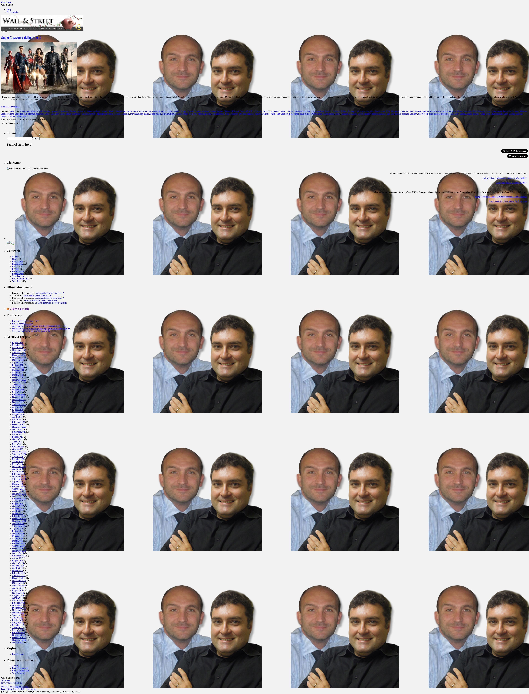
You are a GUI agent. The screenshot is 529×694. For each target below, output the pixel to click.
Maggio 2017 (18, 508)
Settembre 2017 (19, 499)
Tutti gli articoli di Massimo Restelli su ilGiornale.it (504, 178)
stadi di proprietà (441, 114)
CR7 (251, 111)
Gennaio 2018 (18, 489)
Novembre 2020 (19, 451)
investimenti (496, 111)
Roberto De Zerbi (349, 114)
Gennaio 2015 (18, 575)
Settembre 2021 (19, 432)
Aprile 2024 (17, 372)
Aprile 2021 (17, 442)
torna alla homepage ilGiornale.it (15, 686)
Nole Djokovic (231, 114)
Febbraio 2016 (18, 543)
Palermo (265, 114)
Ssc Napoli (423, 114)
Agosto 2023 (17, 385)
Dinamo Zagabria (302, 111)
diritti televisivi (317, 111)
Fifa (388, 111)
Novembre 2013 (19, 610)
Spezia (398, 114)
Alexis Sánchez (43, 111)
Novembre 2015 (19, 551)
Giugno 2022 (18, 412)
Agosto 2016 (17, 528)
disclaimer (5, 680)
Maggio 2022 (18, 414)
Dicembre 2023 (19, 377)
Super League (466, 114)
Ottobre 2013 (18, 613)
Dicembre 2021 (19, 424)
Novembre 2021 (19, 427)
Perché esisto (12, 12)
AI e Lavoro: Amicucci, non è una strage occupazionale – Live (39, 326)
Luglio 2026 (17, 342)
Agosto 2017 (17, 501)
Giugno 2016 (18, 533)
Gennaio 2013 (18, 635)
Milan (146, 114)
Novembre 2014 (19, 580)
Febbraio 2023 (18, 394)
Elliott (343, 111)
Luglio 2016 (17, 531)
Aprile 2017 (17, 511)
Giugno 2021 (18, 439)
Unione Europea (516, 114)
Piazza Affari (17, 274)
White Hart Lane (8, 116)
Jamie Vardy (508, 111)
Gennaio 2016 (18, 546)
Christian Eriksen (231, 111)
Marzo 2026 (17, 347)
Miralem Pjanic (169, 114)
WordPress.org (18, 673)
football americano (438, 111)
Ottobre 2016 (18, 523)
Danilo (282, 111)
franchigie (451, 111)
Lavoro (15, 269)
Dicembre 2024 (19, 355)
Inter (488, 111)
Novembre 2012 (19, 640)
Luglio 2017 (17, 503)
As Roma (88, 111)
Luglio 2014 (17, 590)
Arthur (80, 111)
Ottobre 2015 (18, 553)
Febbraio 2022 (18, 422)
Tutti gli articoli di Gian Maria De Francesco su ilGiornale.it (501, 196)
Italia (12, 111)
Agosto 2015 (17, 558)
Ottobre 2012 (18, 642)
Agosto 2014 (17, 588)
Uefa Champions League (497, 114)
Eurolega (351, 111)
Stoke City (454, 114)
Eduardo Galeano (332, 111)
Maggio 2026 (18, 345)
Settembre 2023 (19, 382)
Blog (9, 9)
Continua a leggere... (10, 106)
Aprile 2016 (17, 538)
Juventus (40, 114)
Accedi (15, 666)
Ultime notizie (19, 308)
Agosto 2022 (17, 407)
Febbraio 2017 (18, 516)
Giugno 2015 (18, 563)
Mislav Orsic (182, 114)
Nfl (195, 114)
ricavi (337, 114)
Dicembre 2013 (19, 608)
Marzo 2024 (17, 375)
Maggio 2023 (18, 390)
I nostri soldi (17, 261)
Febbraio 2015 (18, 573)
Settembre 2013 (19, 615)
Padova (258, 114)
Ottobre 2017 (18, 496)
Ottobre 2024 (18, 360)
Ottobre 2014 (18, 583)
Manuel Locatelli (121, 114)
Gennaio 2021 (18, 449)
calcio (169, 111)
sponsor (405, 114)
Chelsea (205, 111)
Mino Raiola (155, 114)
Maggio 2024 (18, 370)
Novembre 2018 (19, 476)
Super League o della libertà (21, 37)
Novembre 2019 (19, 466)
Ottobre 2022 (18, 402)
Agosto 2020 (17, 456)
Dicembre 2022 (19, 397)
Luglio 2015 (17, 560)
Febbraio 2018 (18, 486)
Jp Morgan (30, 114)
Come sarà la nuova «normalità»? (49, 293)
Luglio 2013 (17, 620)
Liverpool (76, 114)
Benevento (153, 111)
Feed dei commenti (20, 670)
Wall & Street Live (20, 279)
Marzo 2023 (17, 392)
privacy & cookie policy (11, 683)
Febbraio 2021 (18, 447)
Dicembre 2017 (19, 491)
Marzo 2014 (17, 600)
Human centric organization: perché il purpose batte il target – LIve (41, 328)
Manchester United (105, 114)
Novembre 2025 (19, 350)
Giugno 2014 (18, 593)
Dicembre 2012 (19, 637)
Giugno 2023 (18, 387)
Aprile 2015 (17, 568)
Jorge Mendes (521, 111)
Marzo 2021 (17, 444)
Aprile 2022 (17, 417)
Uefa (483, 114)
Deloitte (290, 111)
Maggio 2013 (18, 625)
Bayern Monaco (140, 111)
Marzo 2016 (17, 541)
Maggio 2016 (18, 536)
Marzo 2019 (17, 471)
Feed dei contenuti (20, 668)
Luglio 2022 (17, 409)
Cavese (198, 111)
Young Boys (22, 116)
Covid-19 (244, 111)
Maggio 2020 (18, 459)
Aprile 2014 (17, 598)
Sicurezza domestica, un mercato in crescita (31, 331)
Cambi (15, 256)
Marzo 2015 (17, 570)
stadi (431, 114)
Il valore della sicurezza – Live (25, 321)
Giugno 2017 (18, 506)
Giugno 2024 (18, 367)
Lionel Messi (65, 114)
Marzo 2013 (17, 630)
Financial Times (407, 111)
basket (129, 111)
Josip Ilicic (19, 114)
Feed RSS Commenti (26, 689)
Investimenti (17, 264)
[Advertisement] (27, 222)
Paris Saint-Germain (279, 114)
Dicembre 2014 (19, 578)
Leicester (54, 114)
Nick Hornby (218, 114)
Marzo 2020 (17, 464)
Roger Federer (364, 114)
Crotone (274, 111)
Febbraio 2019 (18, 474)
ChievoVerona (216, 111)
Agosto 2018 (17, 481)
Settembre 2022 (19, 404)
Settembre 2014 (19, 585)
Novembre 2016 (19, 521)
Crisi (14, 259)
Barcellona (121, 111)
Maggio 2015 (18, 565)
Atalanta (96, 111)
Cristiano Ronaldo (262, 111)
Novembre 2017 (19, 494)
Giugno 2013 (18, 622)
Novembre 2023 (19, 380)
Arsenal (73, 111)
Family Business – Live (22, 323)
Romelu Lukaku (378, 114)
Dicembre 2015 (19, 548)
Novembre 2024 (19, 357)
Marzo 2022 (17, 419)
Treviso (476, 114)
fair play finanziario (365, 111)
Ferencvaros (380, 111)
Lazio (47, 114)
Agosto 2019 (17, 469)
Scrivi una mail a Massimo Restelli (511, 182)
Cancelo (176, 111)
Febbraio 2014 (18, 603)
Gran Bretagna (479, 111)
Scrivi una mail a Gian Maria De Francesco (508, 201)
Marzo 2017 (17, 513)
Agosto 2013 (17, 617)
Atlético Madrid (108, 111)
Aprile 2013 (17, 627)
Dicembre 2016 (19, 518)
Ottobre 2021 (18, 429)
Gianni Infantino (464, 111)
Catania (190, 111)
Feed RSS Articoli (9, 689)
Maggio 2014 (18, 595)
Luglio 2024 (17, 365)
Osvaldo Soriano (246, 114)
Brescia (162, 111)
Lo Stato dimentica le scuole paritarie (41, 300)
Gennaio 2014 (18, 605)
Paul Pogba (294, 114)
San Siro (390, 114)
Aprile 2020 (17, 461)
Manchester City (89, 114)
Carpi (183, 111)
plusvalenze (305, 114)
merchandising (136, 114)
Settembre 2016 (19, 526)
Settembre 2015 (19, 556)
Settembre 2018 (19, 479)
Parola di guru (18, 271)
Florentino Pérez (422, 111)
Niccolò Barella (204, 114)
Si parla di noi (18, 276)
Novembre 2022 (19, 399)
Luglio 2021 (17, 437)
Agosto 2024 (17, 362)
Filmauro (395, 111)
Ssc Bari (413, 114)
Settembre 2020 (19, 454)
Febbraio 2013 (18, 632)
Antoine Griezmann (60, 111)
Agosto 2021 (17, 434)
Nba (191, 114)
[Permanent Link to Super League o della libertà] (39, 93)
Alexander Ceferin (28, 111)
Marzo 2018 (17, 484)
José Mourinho (7, 114)
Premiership (316, 114)
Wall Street (17, 281)
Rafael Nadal (328, 114)
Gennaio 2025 (18, 352)
